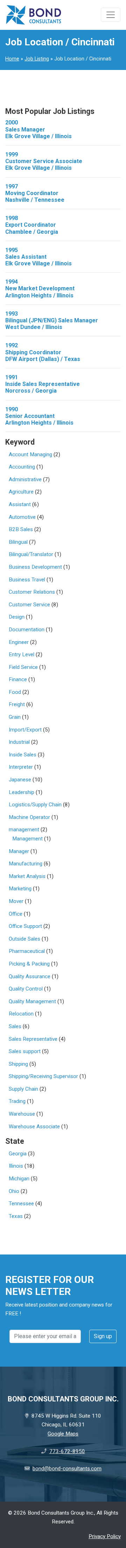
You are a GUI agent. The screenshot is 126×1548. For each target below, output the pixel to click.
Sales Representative (33, 1039)
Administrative (25, 479)
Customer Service (29, 604)
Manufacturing (25, 863)
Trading (17, 1101)
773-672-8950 (67, 1451)
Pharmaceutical (27, 951)
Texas (16, 1216)
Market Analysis (27, 876)
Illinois (16, 1166)
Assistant (20, 504)
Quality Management (32, 1001)
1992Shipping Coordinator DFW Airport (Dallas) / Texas (42, 352)
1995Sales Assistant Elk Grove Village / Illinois (38, 257)
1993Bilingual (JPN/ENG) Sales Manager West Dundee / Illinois (51, 320)
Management (27, 839)
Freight (17, 704)
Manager (19, 851)
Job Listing (36, 59)
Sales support (25, 1051)
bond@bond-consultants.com (67, 1468)
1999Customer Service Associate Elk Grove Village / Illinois (43, 161)
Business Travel (27, 579)
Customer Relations (32, 592)
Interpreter (21, 767)
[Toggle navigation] (110, 15)
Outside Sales (24, 939)
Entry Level (21, 654)
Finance (18, 679)
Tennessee (21, 1203)
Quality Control (26, 989)
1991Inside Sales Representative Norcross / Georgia (42, 384)
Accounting (22, 467)
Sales (15, 1026)
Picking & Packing (29, 964)
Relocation (21, 1014)
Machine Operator (29, 817)
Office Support (25, 926)
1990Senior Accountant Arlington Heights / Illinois (39, 416)
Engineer (19, 642)
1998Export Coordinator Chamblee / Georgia (31, 225)
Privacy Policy (105, 1536)
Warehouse (22, 1114)
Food (15, 692)
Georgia (18, 1153)
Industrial (19, 742)
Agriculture (21, 492)
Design (16, 617)
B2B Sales (21, 529)
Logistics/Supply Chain (35, 804)
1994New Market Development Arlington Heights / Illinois (40, 288)
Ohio (14, 1191)
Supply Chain (23, 1089)
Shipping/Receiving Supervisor (43, 1076)
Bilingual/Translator (31, 554)
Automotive (22, 517)
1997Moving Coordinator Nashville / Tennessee (34, 193)
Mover (16, 901)
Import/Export (25, 730)
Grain (15, 717)
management (24, 829)
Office (15, 914)
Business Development (35, 567)
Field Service (23, 667)
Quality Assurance (29, 976)
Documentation (26, 629)
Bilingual (18, 542)
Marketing (20, 888)
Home (12, 59)
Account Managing (30, 454)
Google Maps (63, 1434)
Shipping (18, 1064)
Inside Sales (22, 755)
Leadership (21, 792)
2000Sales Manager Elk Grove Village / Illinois (38, 129)
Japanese (20, 779)
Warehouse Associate (34, 1126)
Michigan (19, 1178)
